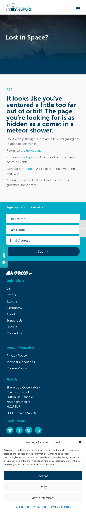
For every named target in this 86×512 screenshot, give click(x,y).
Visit (9, 289)
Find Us (11, 327)
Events (11, 295)
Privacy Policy (39, 506)
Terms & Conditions (60, 506)
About (10, 314)
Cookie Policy (22, 506)
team (28, 169)
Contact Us (14, 333)
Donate (4, 254)
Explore (11, 301)
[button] (80, 442)
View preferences (43, 498)
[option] (43, 44)
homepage (34, 150)
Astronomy (14, 308)
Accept (43, 476)
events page (27, 157)
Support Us (14, 320)
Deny (43, 487)
